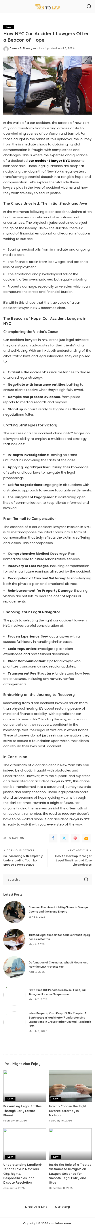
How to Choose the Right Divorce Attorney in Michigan (67, 1110)
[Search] (89, 6)
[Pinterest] (75, 838)
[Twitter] (64, 838)
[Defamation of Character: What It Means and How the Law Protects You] (14, 967)
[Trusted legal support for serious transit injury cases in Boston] (14, 940)
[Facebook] (53, 838)
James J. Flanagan (23, 48)
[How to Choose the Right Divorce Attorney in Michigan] (70, 1086)
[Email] (86, 838)
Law (8, 27)
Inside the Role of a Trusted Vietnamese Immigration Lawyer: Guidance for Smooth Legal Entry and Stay (70, 1173)
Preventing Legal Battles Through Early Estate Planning (22, 1110)
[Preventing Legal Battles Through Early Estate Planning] (24, 1086)
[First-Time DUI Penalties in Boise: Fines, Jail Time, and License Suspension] (14, 995)
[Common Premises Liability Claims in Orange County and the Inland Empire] (14, 912)
